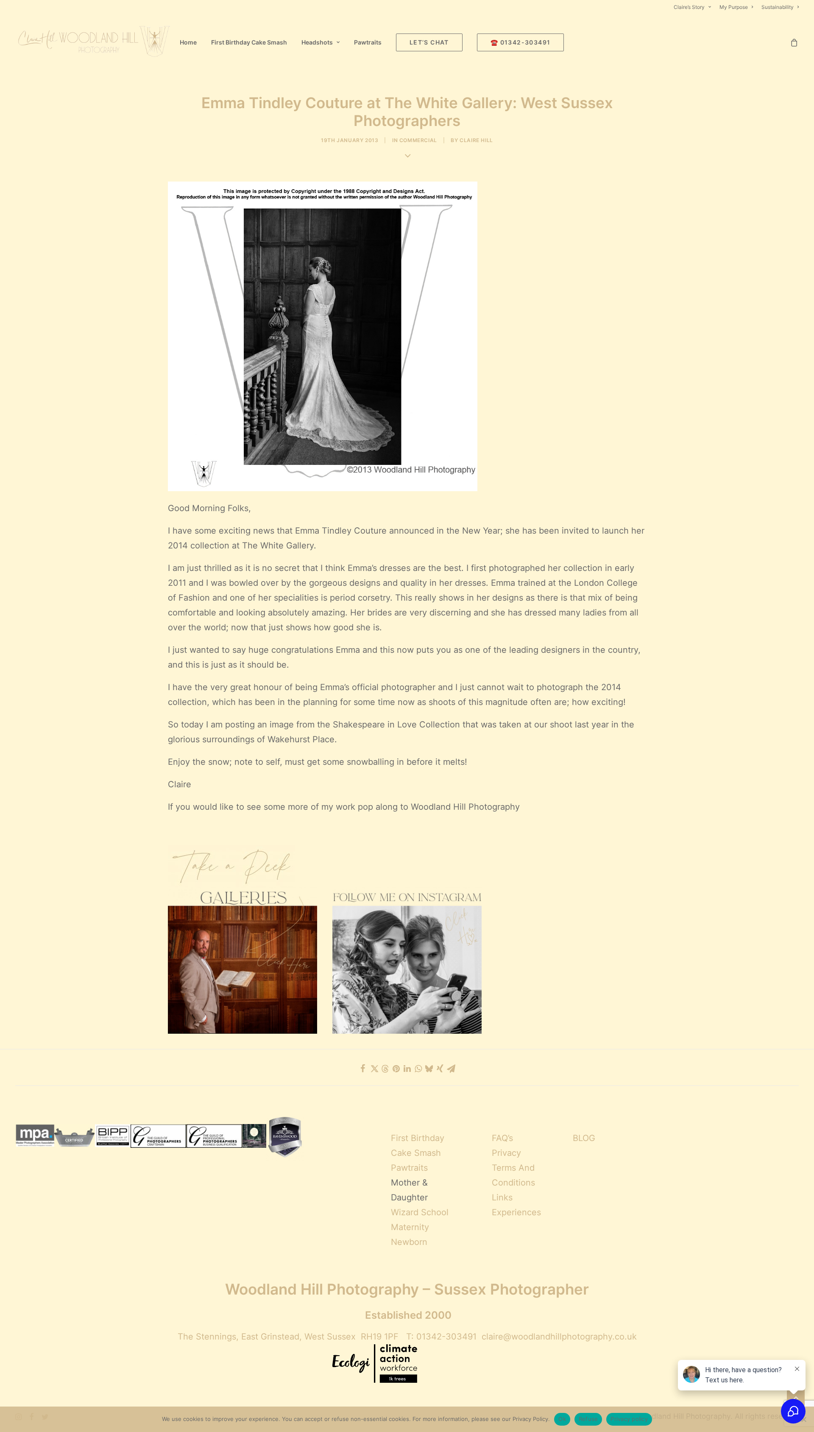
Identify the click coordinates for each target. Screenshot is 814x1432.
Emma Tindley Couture (341, 531)
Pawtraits (368, 42)
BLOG (584, 1138)
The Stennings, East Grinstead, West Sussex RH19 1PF (288, 1336)
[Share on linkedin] (407, 1068)
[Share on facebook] (363, 1068)
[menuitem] (694, 7)
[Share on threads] (385, 1069)
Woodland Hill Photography (465, 807)
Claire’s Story (689, 7)
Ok (562, 1418)
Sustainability (777, 7)
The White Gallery (278, 545)
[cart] (794, 42)
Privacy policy (629, 1418)
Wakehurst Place (301, 739)
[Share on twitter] (374, 1068)
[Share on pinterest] (396, 1068)
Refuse (588, 1418)
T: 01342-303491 (441, 1336)
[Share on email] (451, 1068)
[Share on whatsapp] (418, 1068)
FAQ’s (502, 1138)
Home (188, 42)
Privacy (506, 1153)
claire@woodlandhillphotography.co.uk (559, 1336)
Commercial (418, 140)
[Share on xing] (440, 1068)
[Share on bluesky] (429, 1068)
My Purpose (733, 7)
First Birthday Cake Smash (249, 42)
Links (502, 1197)
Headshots (317, 42)
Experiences (516, 1212)
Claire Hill (476, 140)
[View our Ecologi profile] (374, 1364)
